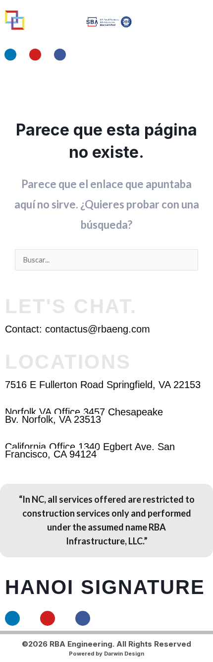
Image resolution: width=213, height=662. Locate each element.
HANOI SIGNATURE (105, 587)
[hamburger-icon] (172, 84)
